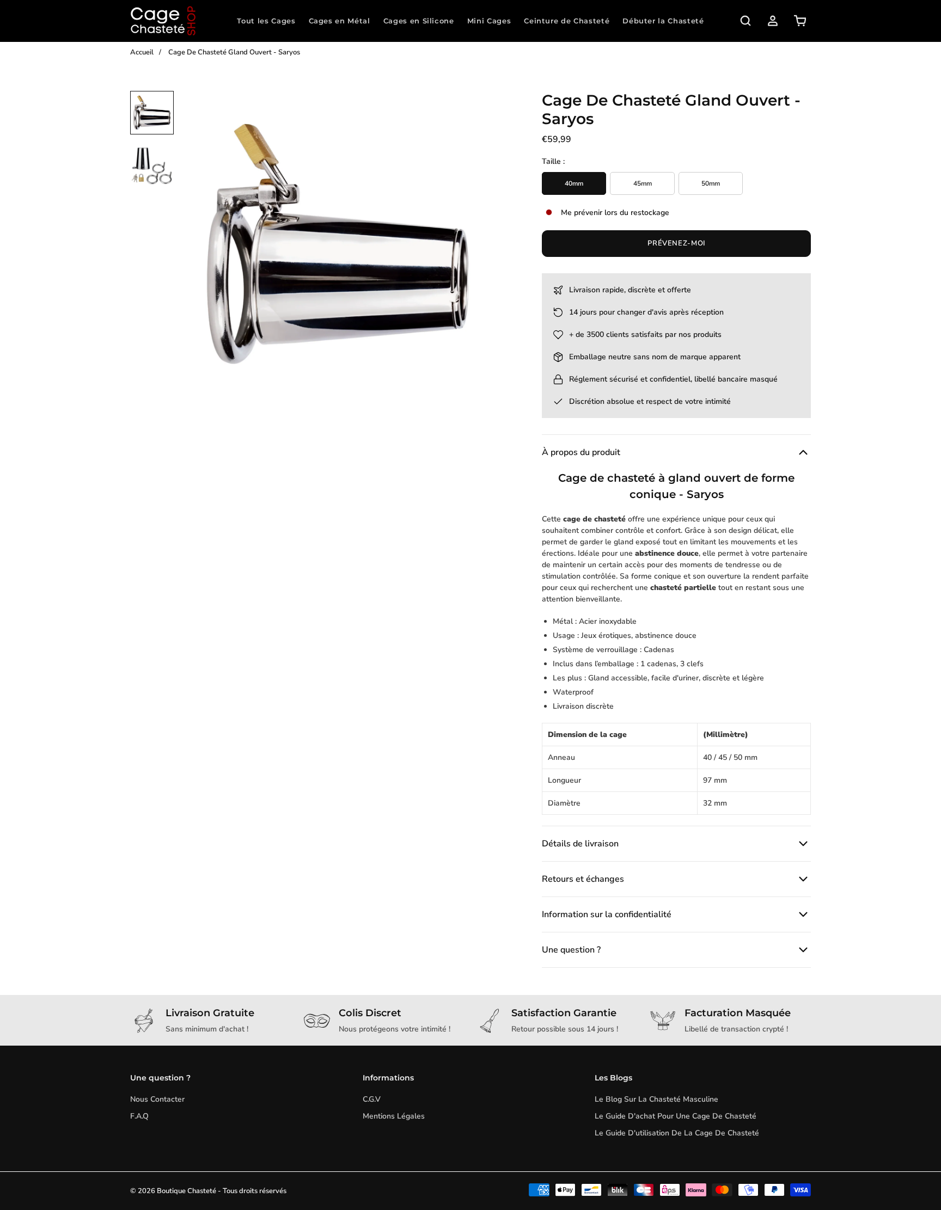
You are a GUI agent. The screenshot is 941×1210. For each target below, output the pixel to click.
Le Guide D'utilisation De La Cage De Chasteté (677, 1133)
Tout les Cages (266, 20)
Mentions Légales (394, 1116)
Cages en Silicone (418, 20)
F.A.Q (139, 1116)
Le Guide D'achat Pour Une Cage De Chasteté (675, 1116)
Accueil (142, 52)
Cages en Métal (339, 20)
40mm (574, 183)
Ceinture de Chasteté (566, 20)
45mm (642, 183)
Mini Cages (489, 20)
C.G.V (372, 1099)
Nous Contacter (157, 1099)
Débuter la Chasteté (663, 20)
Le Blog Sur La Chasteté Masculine (656, 1099)
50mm (710, 183)
